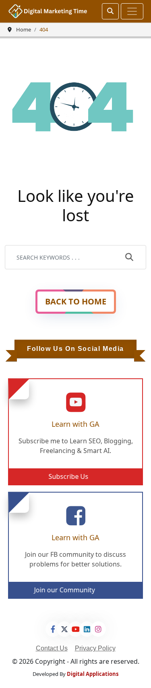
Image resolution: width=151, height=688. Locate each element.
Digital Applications (92, 674)
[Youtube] (75, 629)
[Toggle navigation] (132, 11)
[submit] (129, 257)
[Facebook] (53, 629)
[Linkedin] (87, 629)
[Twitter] (64, 629)
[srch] (110, 11)
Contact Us (52, 648)
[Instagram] (98, 629)
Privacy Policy (95, 648)
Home (23, 29)
